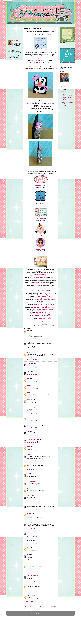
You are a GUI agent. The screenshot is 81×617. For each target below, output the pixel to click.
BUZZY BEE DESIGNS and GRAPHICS (35, 417)
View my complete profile (13, 59)
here (52, 31)
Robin (28, 554)
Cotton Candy (44, 274)
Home (10, 23)
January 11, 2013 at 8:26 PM (32, 501)
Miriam (28, 547)
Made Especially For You (38, 282)
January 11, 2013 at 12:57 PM (32, 442)
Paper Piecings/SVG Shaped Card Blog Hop (67, 95)
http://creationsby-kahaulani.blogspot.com (43, 309)
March (63, 89)
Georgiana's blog (45, 290)
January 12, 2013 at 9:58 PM (32, 571)
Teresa (28, 378)
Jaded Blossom (30, 103)
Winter (54, 325)
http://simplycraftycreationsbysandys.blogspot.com (43, 307)
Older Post (54, 606)
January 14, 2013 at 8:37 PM (32, 591)
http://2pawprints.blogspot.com (43, 310)
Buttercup (35, 274)
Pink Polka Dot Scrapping (33, 439)
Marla (28, 446)
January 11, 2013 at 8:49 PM (32, 509)
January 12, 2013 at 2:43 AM (32, 550)
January (63, 93)
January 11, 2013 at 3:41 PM (32, 450)
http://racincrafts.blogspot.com (43, 312)
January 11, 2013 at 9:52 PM (32, 543)
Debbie (28, 464)
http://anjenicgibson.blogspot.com (43, 296)
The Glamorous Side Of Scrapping (25, 23)
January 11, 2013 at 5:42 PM (32, 477)
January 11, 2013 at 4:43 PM (32, 469)
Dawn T (28, 488)
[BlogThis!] (43, 324)
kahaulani (29, 505)
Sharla (28, 431)
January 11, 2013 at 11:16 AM (32, 404)
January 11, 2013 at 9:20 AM (32, 381)
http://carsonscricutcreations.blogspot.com (44, 299)
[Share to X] (44, 324)
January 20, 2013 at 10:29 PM (32, 598)
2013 (62, 86)
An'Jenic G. (29, 522)
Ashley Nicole (17, 40)
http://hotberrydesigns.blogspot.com (44, 317)
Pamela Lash (30, 399)
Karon (28, 454)
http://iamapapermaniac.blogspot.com (44, 314)
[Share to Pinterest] (46, 324)
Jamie (44, 66)
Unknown (29, 352)
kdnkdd (28, 371)
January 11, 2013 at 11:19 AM (32, 413)
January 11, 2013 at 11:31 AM (32, 420)
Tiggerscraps (30, 595)
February (64, 91)
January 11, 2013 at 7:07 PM (32, 484)
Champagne (45, 272)
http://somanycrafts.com (45, 318)
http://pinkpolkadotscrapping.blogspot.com (43, 304)
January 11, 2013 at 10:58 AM (32, 395)
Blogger (47, 613)
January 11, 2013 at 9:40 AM (32, 388)
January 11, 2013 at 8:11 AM (32, 374)
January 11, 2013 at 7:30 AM (32, 359)
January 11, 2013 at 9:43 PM (32, 528)
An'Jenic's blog (34, 62)
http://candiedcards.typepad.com (44, 306)
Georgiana (29, 342)
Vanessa (47, 275)
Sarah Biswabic (30, 363)
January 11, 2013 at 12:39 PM (32, 435)
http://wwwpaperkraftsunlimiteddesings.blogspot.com (40, 302)
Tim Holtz (48, 325)
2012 (62, 107)
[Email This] (41, 324)
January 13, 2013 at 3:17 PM (32, 581)
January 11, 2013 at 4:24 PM (32, 460)
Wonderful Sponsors (64, 23)
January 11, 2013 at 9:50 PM (32, 536)
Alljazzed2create (31, 481)
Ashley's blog (41, 60)
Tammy (28, 424)
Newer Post (27, 606)
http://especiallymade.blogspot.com (43, 295)
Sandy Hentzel (30, 565)
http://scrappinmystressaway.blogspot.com (43, 315)
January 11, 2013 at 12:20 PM (32, 427)
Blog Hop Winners (65, 105)
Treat (51, 325)
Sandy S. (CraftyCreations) (33, 575)
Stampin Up (43, 325)
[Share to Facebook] (45, 324)
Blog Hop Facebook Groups (46, 23)
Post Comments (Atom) (35, 608)
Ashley (28, 330)
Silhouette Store (37, 325)
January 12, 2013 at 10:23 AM (32, 561)
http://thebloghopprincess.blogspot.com (43, 298)
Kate (28, 532)
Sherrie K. (29, 495)
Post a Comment (29, 601)
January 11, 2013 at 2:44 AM (32, 338)
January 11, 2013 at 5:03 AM (32, 348)
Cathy (28, 473)
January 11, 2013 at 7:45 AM (32, 367)
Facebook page (38, 277)
